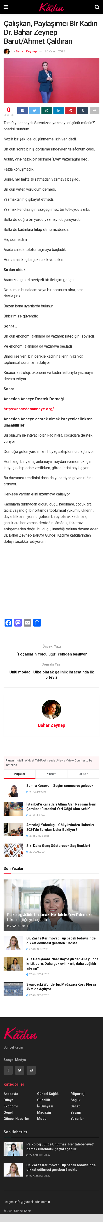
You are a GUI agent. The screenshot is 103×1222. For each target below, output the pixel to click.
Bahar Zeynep (26, 51)
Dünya (8, 1100)
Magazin (44, 1112)
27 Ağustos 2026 (19, 926)
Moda (41, 1119)
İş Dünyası (45, 1106)
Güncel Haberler (16, 1119)
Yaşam (76, 1112)
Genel (8, 1112)
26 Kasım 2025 (55, 51)
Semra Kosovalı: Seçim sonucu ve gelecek (59, 786)
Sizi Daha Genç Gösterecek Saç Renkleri (58, 846)
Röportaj (78, 1094)
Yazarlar (77, 1119)
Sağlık (75, 1100)
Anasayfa (11, 1094)
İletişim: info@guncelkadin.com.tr (27, 1202)
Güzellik (43, 1100)
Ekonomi (11, 1106)
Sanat (75, 1106)
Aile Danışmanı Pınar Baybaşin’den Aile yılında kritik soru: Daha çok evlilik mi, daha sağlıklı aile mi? (62, 963)
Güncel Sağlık (48, 1094)
